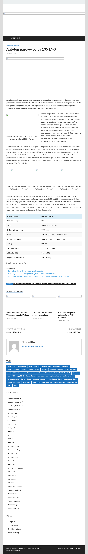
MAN (68, 373)
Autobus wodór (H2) (15, 398)
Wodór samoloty (14, 501)
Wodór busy (12, 494)
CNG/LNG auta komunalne (18, 428)
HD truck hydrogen (15, 450)
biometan (44, 370)
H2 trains (11, 439)
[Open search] (79, 38)
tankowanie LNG (69, 283)
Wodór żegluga (13, 508)
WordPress (69, 548)
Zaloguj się (12, 522)
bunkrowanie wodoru (56, 370)
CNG (9, 373)
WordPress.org (13, 533)
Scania (23, 379)
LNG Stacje (12, 475)
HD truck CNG (13, 446)
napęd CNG (11, 376)
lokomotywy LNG (14, 490)
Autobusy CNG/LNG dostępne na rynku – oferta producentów (31, 274)
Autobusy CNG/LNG (12, 46)
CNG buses (12, 420)
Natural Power (30, 376)
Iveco (35, 373)
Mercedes (76, 373)
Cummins (21, 373)
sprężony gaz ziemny (70, 379)
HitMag (78, 548)
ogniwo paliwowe (42, 376)
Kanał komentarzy (14, 529)
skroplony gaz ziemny (46, 283)
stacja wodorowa (47, 382)
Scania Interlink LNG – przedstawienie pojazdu (25, 271)
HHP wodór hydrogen (16, 468)
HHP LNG (11, 461)
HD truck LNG (13, 453)
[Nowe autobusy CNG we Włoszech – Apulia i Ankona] (18, 303)
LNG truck (11, 483)
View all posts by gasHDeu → (32, 346)
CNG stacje (12, 424)
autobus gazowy (19, 283)
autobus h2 (56, 366)
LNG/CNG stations (15, 486)
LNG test (34, 283)
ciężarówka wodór (70, 370)
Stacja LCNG (26, 382)
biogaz (37, 370)
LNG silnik (11, 472)
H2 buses (11, 431)
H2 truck (11, 442)
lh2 (46, 373)
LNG (28, 283)
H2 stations (12, 435)
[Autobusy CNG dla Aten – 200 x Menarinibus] (44, 303)
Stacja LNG (58, 283)
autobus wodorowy (13, 370)
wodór (9, 385)
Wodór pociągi (13, 497)
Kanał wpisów (13, 525)
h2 (27, 373)
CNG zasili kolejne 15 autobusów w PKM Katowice (66, 315)
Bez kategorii (12, 413)
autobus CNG (12, 366)
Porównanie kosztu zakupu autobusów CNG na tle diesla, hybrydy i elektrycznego (38, 276)
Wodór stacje (13, 505)
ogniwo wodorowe (68, 376)
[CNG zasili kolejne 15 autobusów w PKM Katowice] (70, 303)
